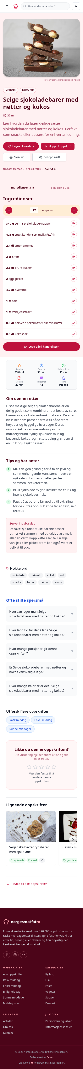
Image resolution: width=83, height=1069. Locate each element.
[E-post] (23, 954)
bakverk (36, 575)
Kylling (49, 974)
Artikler (8, 1021)
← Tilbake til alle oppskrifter (26, 884)
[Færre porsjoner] (8, 210)
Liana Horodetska (61, 79)
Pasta (48, 986)
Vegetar (50, 991)
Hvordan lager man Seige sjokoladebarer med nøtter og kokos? (41, 613)
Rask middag (17, 720)
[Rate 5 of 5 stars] (54, 767)
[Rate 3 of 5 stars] (41, 767)
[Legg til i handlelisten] (74, 223)
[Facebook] (6, 954)
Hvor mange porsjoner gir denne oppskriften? (41, 651)
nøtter (44, 582)
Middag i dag (11, 1003)
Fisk (47, 980)
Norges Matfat (12, 169)
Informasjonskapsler (58, 1027)
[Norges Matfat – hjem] (16, 6)
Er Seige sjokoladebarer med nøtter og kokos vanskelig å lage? (41, 669)
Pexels (77, 79)
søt (62, 575)
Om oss (8, 1027)
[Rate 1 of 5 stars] (29, 767)
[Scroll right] (73, 840)
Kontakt (8, 1033)
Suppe (49, 997)
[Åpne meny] (7, 6)
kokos (58, 582)
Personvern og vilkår (58, 1021)
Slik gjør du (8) (60, 188)
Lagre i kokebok (23, 146)
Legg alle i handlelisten (44, 346)
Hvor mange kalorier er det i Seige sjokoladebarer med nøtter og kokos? (41, 688)
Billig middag (11, 991)
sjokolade (18, 575)
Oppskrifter (33, 169)
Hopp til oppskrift (60, 146)
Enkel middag (43, 720)
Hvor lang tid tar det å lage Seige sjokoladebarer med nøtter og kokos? (41, 632)
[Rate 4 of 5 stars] (48, 767)
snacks (16, 582)
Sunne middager (20, 729)
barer (30, 582)
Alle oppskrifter (13, 974)
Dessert (50, 1003)
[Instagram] (15, 954)
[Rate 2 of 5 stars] (35, 767)
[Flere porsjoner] (74, 210)
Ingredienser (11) (22, 187)
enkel (50, 575)
